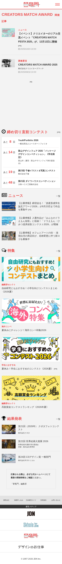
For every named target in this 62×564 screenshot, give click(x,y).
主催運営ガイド (31, 500)
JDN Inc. (37, 559)
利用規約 (43, 500)
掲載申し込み (18, 500)
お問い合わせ (55, 500)
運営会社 (6, 500)
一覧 (58, 196)
